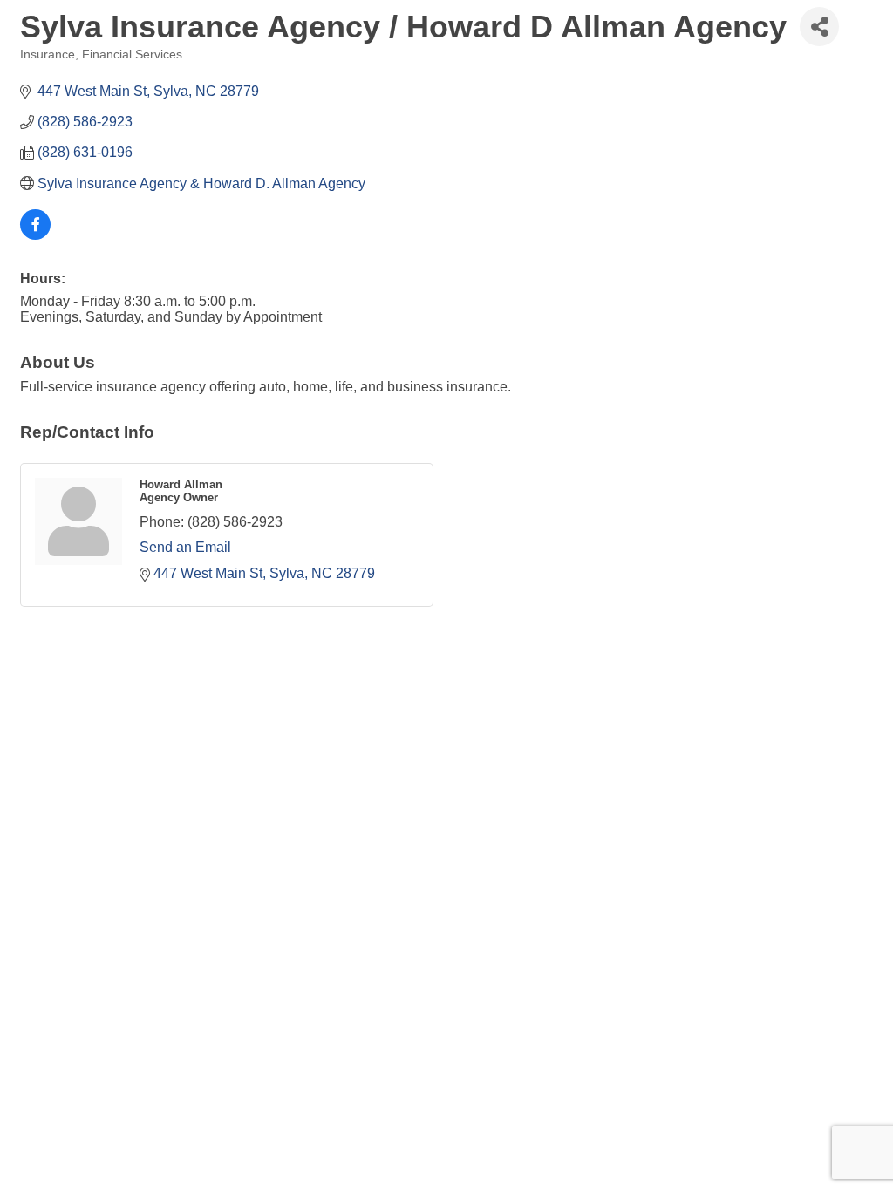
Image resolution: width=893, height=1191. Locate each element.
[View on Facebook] (35, 235)
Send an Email (185, 547)
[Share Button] (819, 26)
